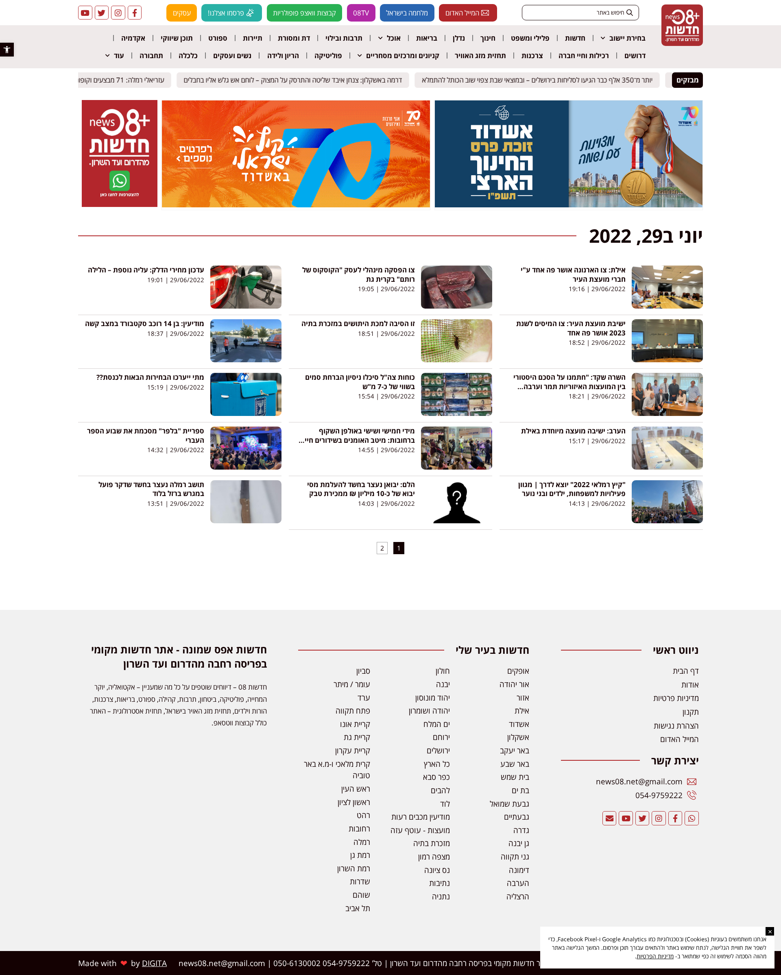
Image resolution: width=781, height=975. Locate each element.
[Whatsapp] (692, 818)
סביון (363, 670)
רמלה (361, 841)
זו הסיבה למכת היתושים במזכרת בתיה (358, 323)
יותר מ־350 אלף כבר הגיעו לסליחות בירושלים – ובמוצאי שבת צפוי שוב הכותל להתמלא (544, 80)
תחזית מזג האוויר (480, 55)
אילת (522, 710)
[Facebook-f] (135, 13)
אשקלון (518, 736)
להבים (440, 790)
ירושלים (438, 750)
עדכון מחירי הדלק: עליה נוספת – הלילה (146, 269)
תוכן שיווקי (177, 38)
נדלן (459, 38)
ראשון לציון (354, 802)
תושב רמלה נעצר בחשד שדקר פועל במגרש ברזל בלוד (151, 489)
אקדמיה (133, 38)
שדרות (360, 881)
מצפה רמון (434, 856)
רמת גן (360, 854)
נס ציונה (437, 869)
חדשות (575, 38)
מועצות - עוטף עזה (420, 830)
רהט (363, 815)
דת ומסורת (294, 38)
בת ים (520, 790)
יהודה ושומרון (429, 710)
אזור (523, 697)
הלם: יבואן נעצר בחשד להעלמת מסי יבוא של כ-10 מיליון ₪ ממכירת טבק (361, 489)
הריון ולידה (283, 55)
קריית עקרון (352, 750)
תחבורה (151, 55)
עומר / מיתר (352, 684)
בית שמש (515, 776)
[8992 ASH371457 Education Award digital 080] (568, 204)
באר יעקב (514, 750)
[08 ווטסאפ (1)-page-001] (119, 204)
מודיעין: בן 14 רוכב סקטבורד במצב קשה (144, 323)
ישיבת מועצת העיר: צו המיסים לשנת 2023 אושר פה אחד (571, 328)
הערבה (518, 882)
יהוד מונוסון (432, 697)
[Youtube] (85, 13)
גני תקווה (515, 856)
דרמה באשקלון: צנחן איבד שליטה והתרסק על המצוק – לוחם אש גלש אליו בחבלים (299, 80)
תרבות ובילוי (343, 38)
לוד (445, 803)
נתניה (441, 896)
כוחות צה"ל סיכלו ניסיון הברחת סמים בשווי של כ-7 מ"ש (360, 381)
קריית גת (357, 736)
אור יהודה (514, 684)
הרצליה (517, 896)
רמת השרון (353, 868)
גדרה (521, 830)
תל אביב (357, 908)
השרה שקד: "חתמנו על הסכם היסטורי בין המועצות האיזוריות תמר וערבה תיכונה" (569, 386)
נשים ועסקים (232, 55)
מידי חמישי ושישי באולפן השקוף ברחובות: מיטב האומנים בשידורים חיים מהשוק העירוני (357, 440)
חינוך (487, 38)
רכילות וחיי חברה (583, 55)
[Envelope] (609, 818)
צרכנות (532, 55)
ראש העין (355, 788)
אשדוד (519, 723)
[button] (7, 50)
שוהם (361, 894)
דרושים (635, 55)
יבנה (443, 684)
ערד (364, 697)
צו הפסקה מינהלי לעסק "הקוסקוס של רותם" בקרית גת (358, 274)
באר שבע (514, 763)
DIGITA (154, 963)
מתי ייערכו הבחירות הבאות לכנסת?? (150, 377)
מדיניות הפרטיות (655, 956)
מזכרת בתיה (431, 843)
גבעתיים (516, 816)
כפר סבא (436, 776)
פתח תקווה (353, 710)
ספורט (217, 38)
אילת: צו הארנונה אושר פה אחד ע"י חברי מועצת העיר (573, 274)
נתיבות (439, 882)
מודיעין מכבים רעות (420, 816)
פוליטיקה (328, 55)
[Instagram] (118, 13)
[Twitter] (102, 13)
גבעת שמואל (509, 803)
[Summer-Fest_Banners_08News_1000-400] (296, 204)
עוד (119, 55)
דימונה (519, 869)
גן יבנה (518, 843)
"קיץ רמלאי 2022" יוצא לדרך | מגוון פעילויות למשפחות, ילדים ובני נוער (572, 489)
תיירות (252, 38)
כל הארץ (437, 763)
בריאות (426, 38)
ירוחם (441, 736)
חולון (443, 670)
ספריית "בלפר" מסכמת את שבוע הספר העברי (145, 435)
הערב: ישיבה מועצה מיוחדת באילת (573, 430)
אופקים (518, 670)
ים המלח (436, 723)
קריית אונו (355, 723)
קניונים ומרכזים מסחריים (402, 55)
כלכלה (188, 55)
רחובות (359, 828)
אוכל (394, 38)
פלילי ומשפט (530, 38)
